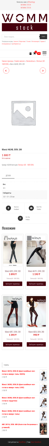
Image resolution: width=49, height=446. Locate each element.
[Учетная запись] (30, 53)
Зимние (16, 41)
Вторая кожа (22, 41)
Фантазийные (30, 61)
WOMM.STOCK (26, 5)
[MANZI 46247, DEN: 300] (6, 71)
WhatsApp (31, 2)
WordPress (22, 442)
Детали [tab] (8, 175)
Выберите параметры (13, 283)
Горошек (42, 41)
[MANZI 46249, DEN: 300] (43, 71)
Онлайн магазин (19, 61)
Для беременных (16, 44)
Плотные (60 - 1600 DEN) (26, 165)
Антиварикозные (6, 44)
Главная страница (7, 61)
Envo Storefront (36, 442)
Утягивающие (35, 41)
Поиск (43, 37)
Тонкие (28, 41)
